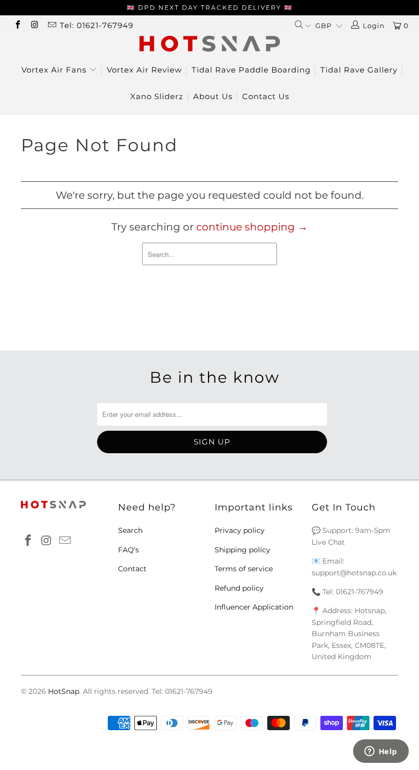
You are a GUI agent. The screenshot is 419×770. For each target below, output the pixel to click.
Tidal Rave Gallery (359, 70)
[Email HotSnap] (51, 25)
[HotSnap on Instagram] (34, 25)
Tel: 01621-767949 (96, 25)
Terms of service (244, 568)
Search (130, 530)
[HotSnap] (209, 44)
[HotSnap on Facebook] (17, 25)
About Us (212, 96)
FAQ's (128, 549)
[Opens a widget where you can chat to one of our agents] (381, 752)
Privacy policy (240, 530)
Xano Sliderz (156, 96)
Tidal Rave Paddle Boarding (251, 70)
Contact (132, 568)
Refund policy (239, 588)
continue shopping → (252, 227)
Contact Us (265, 96)
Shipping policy (242, 549)
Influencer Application (254, 607)
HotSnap (63, 691)
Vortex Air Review (144, 70)
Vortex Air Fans (55, 70)
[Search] (303, 25)
